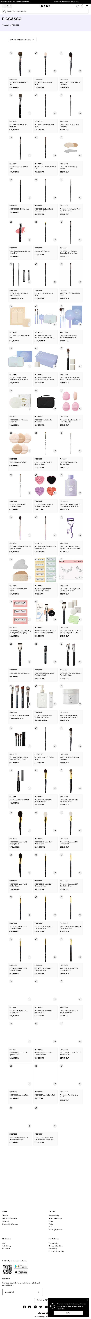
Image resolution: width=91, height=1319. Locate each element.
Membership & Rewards (10, 1224)
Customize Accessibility (56, 1251)
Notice (51, 1221)
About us (5, 1215)
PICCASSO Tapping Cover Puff (45, 1095)
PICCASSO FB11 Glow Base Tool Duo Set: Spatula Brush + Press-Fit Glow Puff (45, 632)
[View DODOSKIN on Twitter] (40, 1307)
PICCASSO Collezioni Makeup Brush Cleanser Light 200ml (70, 505)
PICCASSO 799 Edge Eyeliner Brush (70, 294)
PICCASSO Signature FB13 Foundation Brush (43, 1054)
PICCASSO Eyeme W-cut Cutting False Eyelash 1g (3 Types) (20, 632)
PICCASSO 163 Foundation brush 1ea (18, 125)
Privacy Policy (53, 1243)
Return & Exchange (55, 1218)
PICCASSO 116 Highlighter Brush (43, 83)
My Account (6, 1239)
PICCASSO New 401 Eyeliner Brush (44, 758)
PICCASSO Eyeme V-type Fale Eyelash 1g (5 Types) (70, 590)
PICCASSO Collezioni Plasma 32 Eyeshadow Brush (20, 547)
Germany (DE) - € (44, 1300)
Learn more (61, 1309)
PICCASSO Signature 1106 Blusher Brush (69, 843)
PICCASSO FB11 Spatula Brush (19, 673)
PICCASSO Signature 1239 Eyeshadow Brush (43, 969)
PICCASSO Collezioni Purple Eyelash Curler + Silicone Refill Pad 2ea (70, 547)
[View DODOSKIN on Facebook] (35, 1307)
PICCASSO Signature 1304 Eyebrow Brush (43, 1011)
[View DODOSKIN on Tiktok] (30, 1307)
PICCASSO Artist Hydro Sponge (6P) (19, 336)
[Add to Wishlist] (29, 71)
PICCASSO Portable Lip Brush (19, 800)
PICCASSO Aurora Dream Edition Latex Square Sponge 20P (44, 379)
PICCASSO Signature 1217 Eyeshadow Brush (18, 927)
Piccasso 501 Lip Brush (42, 251)
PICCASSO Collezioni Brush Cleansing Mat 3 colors (44, 505)
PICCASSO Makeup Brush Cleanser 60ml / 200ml (43, 716)
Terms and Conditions (56, 1246)
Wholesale (5, 1221)
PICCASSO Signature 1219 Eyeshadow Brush (43, 927)
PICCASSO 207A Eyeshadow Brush (44, 125)
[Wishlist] (77, 6)
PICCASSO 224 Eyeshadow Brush (18, 168)
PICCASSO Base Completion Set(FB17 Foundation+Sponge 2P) (70, 379)
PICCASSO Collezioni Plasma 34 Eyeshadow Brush (45, 547)
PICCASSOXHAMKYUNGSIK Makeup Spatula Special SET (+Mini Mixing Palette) (44, 1138)
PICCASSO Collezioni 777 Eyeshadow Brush (18, 505)
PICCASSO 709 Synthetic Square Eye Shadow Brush (68, 252)
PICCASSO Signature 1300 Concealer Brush (69, 969)
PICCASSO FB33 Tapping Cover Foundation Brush (70, 674)
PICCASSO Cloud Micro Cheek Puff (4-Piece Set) (70, 421)
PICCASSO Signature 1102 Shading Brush (18, 843)
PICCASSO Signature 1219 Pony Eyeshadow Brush (70, 927)
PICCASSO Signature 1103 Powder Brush (43, 843)
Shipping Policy (54, 1215)
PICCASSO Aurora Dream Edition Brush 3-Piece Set (68, 336)
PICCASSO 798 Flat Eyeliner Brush (44, 294)
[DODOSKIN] (44, 6)
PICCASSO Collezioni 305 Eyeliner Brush (68, 463)
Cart (3, 1243)
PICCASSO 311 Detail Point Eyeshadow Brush (44, 210)
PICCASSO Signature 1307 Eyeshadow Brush (69, 1011)
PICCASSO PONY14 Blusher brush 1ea (69, 758)
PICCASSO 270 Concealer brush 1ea (45, 168)
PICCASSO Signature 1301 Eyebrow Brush (18, 1011)
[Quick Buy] (11, 264)
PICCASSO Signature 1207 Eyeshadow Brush (69, 885)
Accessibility (53, 1249)
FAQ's (51, 1224)
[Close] (87, 1300)
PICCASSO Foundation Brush (19, 715)
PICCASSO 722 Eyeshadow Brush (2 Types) (18, 294)
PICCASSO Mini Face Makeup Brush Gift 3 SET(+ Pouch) (19, 758)
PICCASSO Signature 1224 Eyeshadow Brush (18, 969)
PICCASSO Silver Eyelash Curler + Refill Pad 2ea (70, 1054)
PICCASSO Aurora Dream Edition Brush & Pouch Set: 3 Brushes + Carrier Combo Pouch (45, 336)
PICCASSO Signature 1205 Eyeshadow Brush (43, 885)
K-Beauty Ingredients (56, 1229)
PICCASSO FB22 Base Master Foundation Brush (44, 674)
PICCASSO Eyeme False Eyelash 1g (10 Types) (43, 590)
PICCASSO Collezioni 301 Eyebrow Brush (43, 463)
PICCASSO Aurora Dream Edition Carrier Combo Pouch (18, 378)
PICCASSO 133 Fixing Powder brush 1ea (70, 83)
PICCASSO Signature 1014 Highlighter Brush (43, 800)
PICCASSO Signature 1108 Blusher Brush (18, 885)
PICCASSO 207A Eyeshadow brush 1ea (69, 125)
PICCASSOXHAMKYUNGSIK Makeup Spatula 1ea (18, 1138)
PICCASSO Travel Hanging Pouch (69, 1096)
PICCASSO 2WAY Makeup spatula (68, 168)
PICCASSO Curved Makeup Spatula (18, 590)
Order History (6, 1246)
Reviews (52, 1227)
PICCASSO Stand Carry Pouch (19, 1095)
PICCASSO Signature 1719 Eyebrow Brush (18, 1054)
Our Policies (53, 1239)
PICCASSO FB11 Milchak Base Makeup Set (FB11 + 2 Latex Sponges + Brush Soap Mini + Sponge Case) (70, 632)
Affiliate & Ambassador (9, 1218)
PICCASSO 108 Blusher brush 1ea (19, 83)
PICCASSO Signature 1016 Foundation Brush (69, 800)
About (4, 1211)
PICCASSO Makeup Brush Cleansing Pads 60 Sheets (68, 716)
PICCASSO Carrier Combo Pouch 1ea (43, 421)
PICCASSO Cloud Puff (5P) (18, 462)
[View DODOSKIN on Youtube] (46, 1307)
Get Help (52, 1211)
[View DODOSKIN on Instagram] (24, 1307)
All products (5, 25)
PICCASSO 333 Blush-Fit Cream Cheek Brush (19, 252)
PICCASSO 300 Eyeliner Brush (19, 209)
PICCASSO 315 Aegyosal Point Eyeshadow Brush (70, 210)
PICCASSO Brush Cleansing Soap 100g (18, 421)
